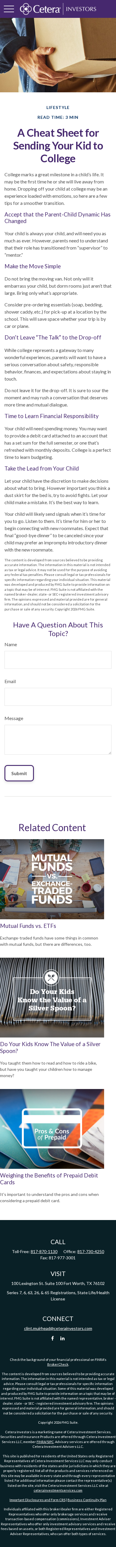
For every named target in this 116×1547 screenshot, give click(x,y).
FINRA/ (42, 1442)
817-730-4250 (90, 1251)
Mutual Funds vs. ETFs (28, 926)
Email (10, 681)
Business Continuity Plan (87, 1500)
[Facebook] (52, 1338)
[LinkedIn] (63, 1338)
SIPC (50, 1442)
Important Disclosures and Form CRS (37, 1500)
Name (10, 644)
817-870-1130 (44, 1251)
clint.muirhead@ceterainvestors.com (58, 1328)
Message (13, 718)
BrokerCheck (57, 1364)
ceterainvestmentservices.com (58, 1490)
